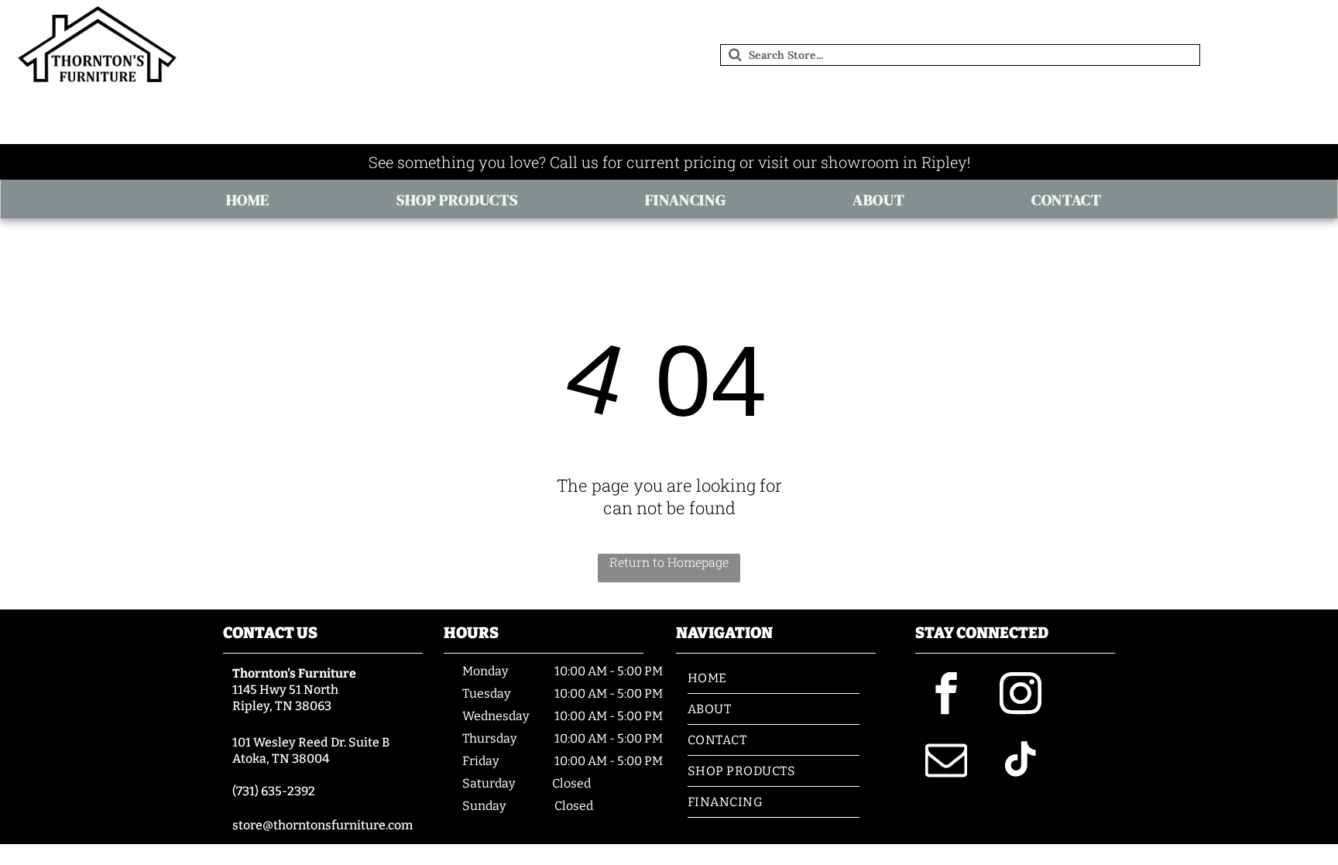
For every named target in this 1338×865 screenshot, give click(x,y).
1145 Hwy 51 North (285, 689)
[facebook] (946, 696)
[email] (946, 762)
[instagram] (1021, 696)
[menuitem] (253, 200)
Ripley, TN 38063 (281, 706)
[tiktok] (1021, 762)
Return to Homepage (669, 562)
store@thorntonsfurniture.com (322, 825)
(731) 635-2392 (273, 791)
